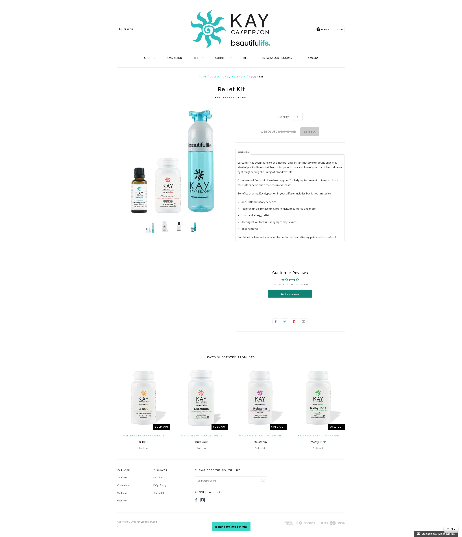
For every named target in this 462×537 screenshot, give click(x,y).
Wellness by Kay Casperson (144, 435)
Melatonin (260, 442)
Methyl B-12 (318, 442)
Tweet (284, 321)
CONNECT (221, 58)
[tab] (243, 151)
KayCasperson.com (231, 97)
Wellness (238, 76)
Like (276, 321)
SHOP (148, 58)
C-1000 (143, 442)
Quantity (283, 117)
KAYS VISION (174, 58)
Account (313, 58)
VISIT (197, 58)
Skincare (122, 477)
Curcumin (201, 442)
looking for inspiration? (231, 527)
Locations (158, 477)
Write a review (290, 294)
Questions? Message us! (438, 533)
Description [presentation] (243, 151)
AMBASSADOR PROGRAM (277, 58)
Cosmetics (123, 485)
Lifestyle (122, 500)
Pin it (294, 321)
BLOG (246, 58)
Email (304, 321)
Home (203, 76)
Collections (219, 76)
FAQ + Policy (160, 485)
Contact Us (159, 493)
